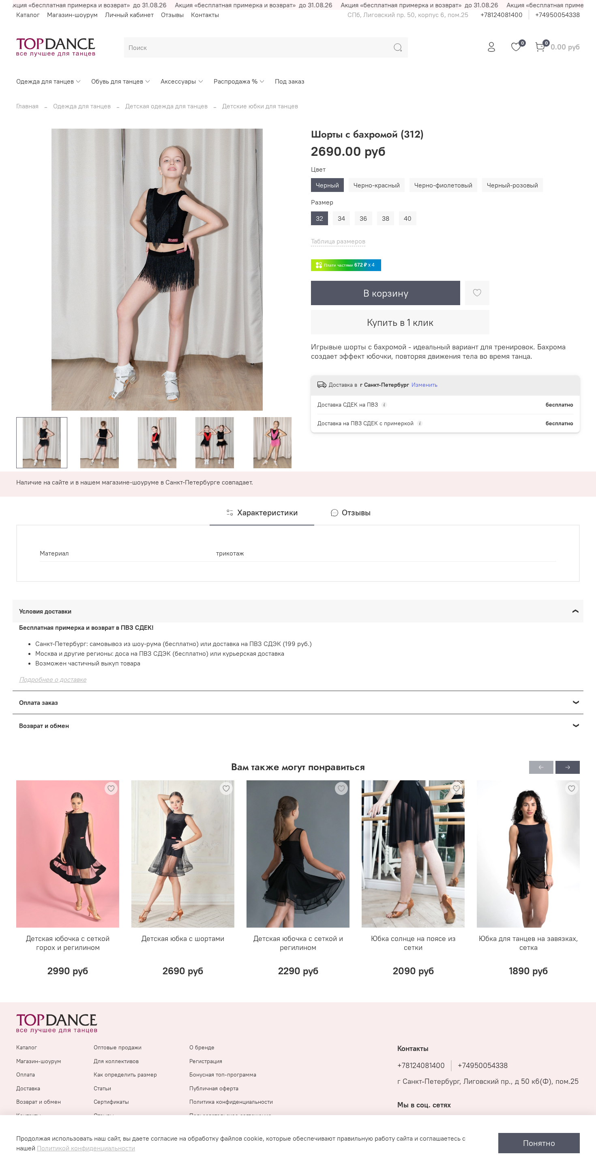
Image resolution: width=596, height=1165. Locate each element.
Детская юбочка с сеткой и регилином (298, 943)
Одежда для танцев (45, 81)
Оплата (25, 1074)
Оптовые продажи (117, 1047)
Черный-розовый (512, 185)
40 (408, 218)
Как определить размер (125, 1074)
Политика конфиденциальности (231, 1101)
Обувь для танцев (117, 81)
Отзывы (172, 15)
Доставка (28, 1088)
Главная (27, 106)
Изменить (424, 384)
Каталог (28, 15)
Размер (322, 202)
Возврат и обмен (38, 1101)
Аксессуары (178, 81)
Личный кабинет (129, 15)
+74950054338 (557, 15)
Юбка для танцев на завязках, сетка (528, 943)
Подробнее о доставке (52, 679)
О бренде (201, 1047)
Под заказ (289, 81)
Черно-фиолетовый (443, 185)
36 (363, 218)
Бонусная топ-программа (222, 1074)
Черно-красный (377, 185)
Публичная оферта (213, 1088)
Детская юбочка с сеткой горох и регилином (67, 943)
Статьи (102, 1088)
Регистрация (205, 1061)
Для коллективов (116, 1061)
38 (385, 218)
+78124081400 (501, 15)
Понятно (539, 1143)
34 (341, 218)
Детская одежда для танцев (166, 106)
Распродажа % (235, 81)
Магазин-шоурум (72, 15)
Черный (327, 185)
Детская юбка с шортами (182, 938)
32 (319, 218)
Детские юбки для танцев (260, 106)
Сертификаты (111, 1101)
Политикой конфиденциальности (86, 1148)
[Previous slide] (29, 270)
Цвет (318, 169)
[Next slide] (285, 270)
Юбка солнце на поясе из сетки (413, 943)
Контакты (205, 15)
